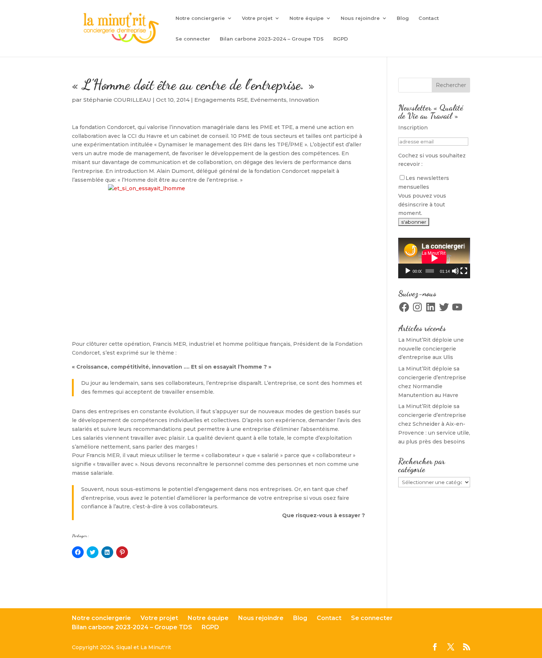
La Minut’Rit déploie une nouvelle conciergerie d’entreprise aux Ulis (431, 349)
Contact (428, 18)
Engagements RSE (221, 99)
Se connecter (193, 39)
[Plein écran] (464, 271)
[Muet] (455, 271)
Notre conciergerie (200, 18)
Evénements (268, 99)
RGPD (340, 39)
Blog (403, 18)
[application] (434, 258)
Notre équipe (306, 18)
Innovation (304, 99)
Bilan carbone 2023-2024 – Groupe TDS (272, 39)
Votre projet (257, 18)
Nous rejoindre (360, 18)
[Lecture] (407, 271)
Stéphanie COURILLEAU (117, 99)
